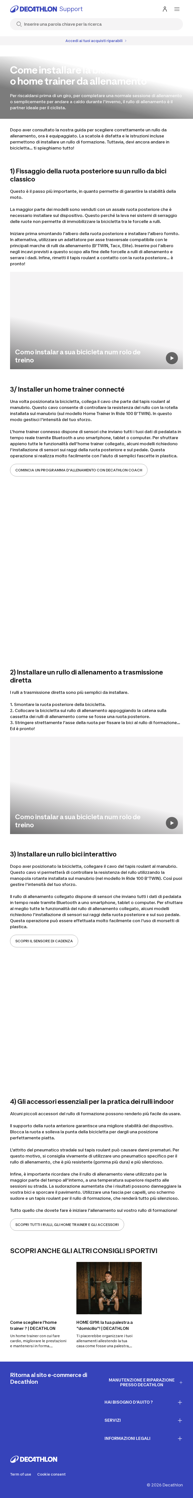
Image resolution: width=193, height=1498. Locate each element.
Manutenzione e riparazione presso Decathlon (142, 1382)
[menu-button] (177, 9)
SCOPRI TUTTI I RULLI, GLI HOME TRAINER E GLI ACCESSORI (67, 1224)
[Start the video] (172, 358)
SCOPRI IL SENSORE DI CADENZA (44, 941)
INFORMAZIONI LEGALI (128, 1438)
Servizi (113, 1420)
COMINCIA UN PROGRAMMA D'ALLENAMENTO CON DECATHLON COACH (78, 470)
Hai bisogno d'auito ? (129, 1402)
